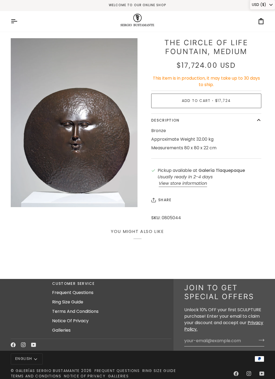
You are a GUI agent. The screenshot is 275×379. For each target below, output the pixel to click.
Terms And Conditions (75, 311)
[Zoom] (21, 197)
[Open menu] (19, 21)
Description (165, 120)
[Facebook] (13, 344)
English (23, 358)
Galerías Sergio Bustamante (48, 370)
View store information (183, 183)
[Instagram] (23, 344)
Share (165, 200)
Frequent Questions (72, 292)
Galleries (61, 330)
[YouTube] (33, 344)
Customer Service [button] (73, 283)
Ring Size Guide (67, 302)
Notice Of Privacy (70, 321)
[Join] (259, 340)
